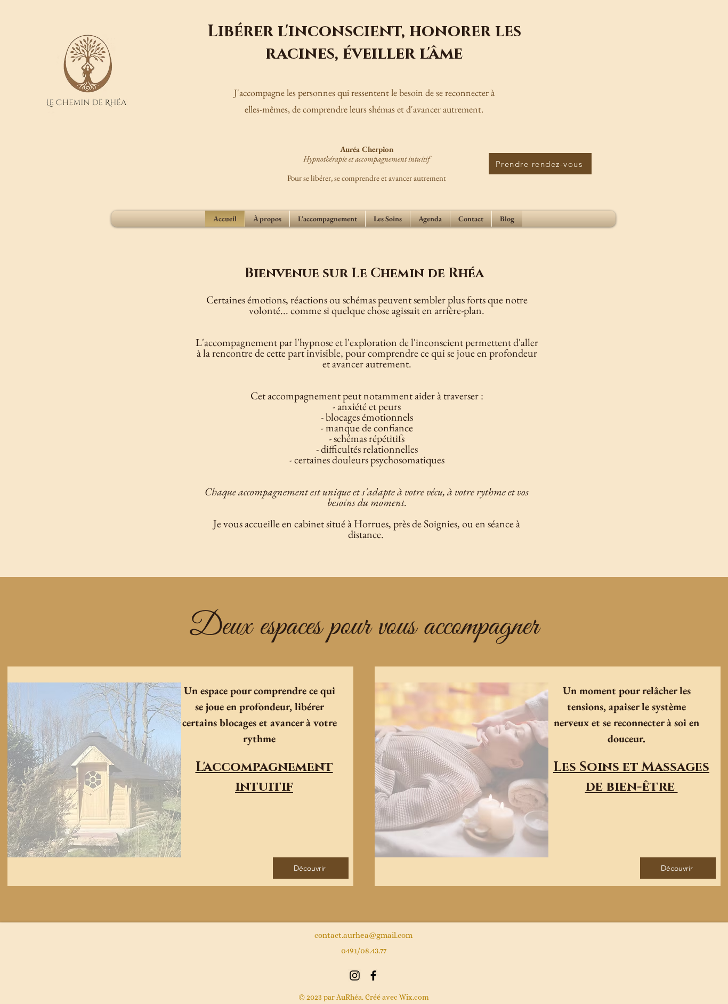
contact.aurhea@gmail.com (363, 935)
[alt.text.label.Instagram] (354, 975)
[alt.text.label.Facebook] (373, 975)
